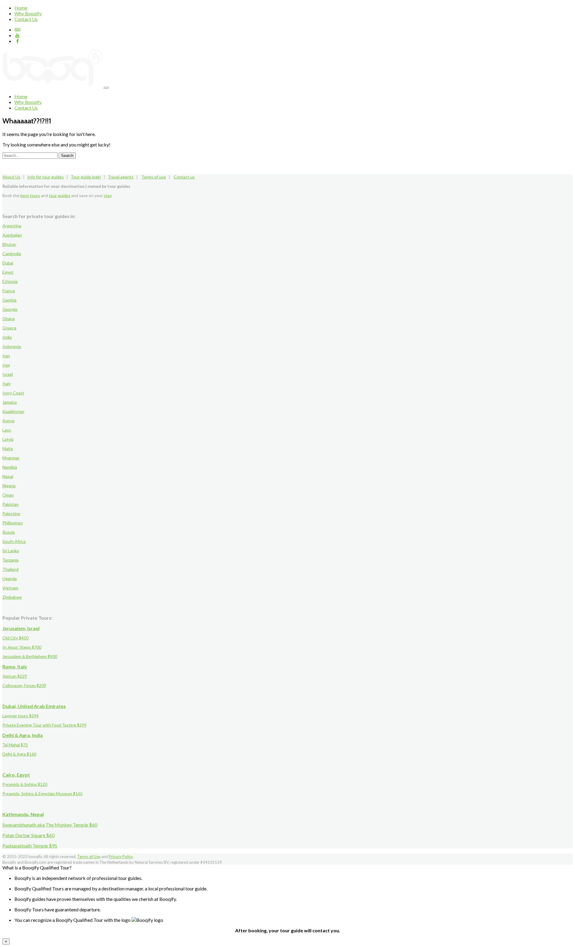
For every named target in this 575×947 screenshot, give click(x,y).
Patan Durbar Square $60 (28, 835)
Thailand (10, 569)
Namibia (9, 467)
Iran (6, 355)
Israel (7, 374)
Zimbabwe (12, 597)
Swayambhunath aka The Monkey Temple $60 (49, 825)
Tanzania (10, 559)
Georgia (9, 309)
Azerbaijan (12, 234)
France (8, 290)
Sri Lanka (10, 550)
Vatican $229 (14, 676)
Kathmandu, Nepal (23, 814)
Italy (6, 383)
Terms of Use (88, 856)
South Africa (14, 541)
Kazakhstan (13, 411)
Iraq (6, 364)
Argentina (11, 225)
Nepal (7, 476)
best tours (30, 195)
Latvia (7, 439)
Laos (6, 429)
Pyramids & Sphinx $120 (24, 784)
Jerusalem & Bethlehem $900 (29, 656)
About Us (11, 176)
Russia (8, 532)
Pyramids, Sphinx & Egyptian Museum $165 (42, 793)
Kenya (8, 420)
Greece (9, 327)
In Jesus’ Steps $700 (21, 647)
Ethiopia (10, 281)
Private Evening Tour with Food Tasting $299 (44, 724)
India (7, 337)
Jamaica (9, 402)
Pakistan (10, 504)
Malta (7, 448)
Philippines (12, 522)
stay (107, 195)
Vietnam (10, 587)
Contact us (184, 176)
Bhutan (9, 244)
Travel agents (121, 176)
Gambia (9, 299)
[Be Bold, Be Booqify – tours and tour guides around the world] (53, 86)
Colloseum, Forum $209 (24, 685)
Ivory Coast (13, 392)
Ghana (8, 318)
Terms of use (153, 176)
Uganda (9, 578)
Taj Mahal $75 (15, 744)
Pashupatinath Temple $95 (29, 845)
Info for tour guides (45, 176)
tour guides (59, 195)
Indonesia (11, 346)
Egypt (7, 272)
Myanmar (10, 457)
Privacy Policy (121, 856)
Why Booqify (28, 13)
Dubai (7, 262)
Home (20, 7)
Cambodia (11, 253)
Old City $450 (15, 637)
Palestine (11, 513)
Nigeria (9, 485)
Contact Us (26, 19)
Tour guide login (86, 176)
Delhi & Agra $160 (19, 754)
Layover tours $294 (20, 715)
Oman (8, 494)
